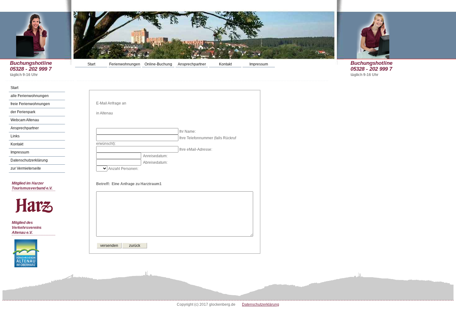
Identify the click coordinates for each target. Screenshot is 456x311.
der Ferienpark (23, 112)
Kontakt (225, 64)
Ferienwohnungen (124, 64)
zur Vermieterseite (26, 168)
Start (91, 64)
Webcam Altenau (25, 120)
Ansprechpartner (192, 64)
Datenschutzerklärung (29, 160)
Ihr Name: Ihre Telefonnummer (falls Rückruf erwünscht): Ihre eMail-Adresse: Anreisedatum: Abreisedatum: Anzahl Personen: (166, 157)
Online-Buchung (158, 64)
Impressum (258, 64)
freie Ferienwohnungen (30, 104)
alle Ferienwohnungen (30, 96)
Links (15, 136)
